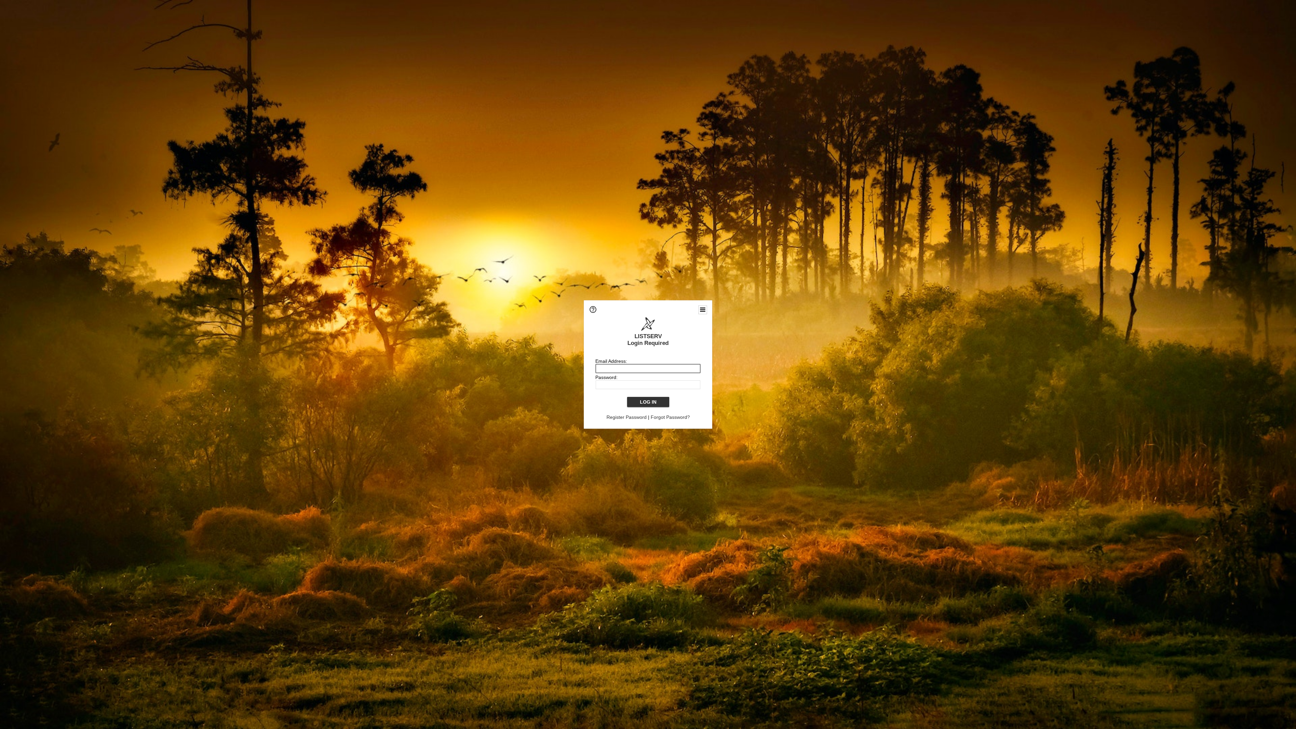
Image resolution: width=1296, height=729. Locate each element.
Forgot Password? (670, 417)
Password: (606, 377)
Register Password (626, 417)
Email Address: (611, 361)
